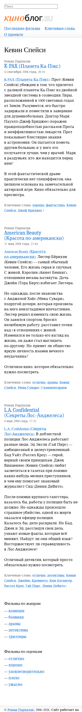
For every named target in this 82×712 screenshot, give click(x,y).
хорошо (38, 205)
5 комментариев (54, 387)
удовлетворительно (26, 671)
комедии (16, 610)
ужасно (16, 684)
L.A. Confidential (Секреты (34, 412)
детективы (55, 575)
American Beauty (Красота (34, 235)
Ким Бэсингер (60, 580)
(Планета (32, 66)
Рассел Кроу (14, 586)
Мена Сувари (28, 387)
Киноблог (28, 18)
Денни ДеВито (53, 586)
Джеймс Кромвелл (33, 580)
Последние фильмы (22, 28)
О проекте (13, 34)
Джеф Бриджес (30, 210)
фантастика (55, 205)
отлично (38, 382)
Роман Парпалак (20, 710)
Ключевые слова (60, 28)
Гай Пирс (33, 586)
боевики (16, 617)
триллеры (17, 636)
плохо (14, 677)
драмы (52, 382)
